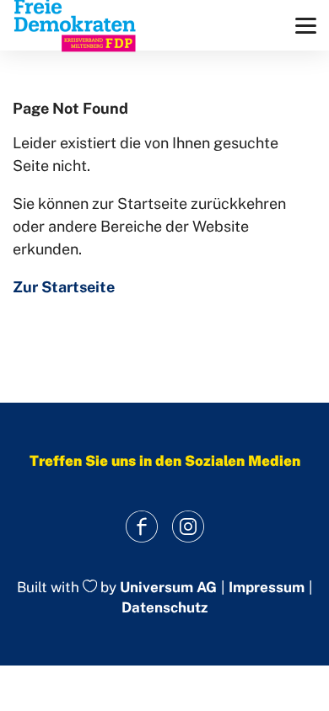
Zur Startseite (64, 287)
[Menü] (305, 25)
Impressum (267, 588)
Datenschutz (164, 607)
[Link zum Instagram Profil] (188, 527)
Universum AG (168, 587)
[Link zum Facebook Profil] (141, 527)
